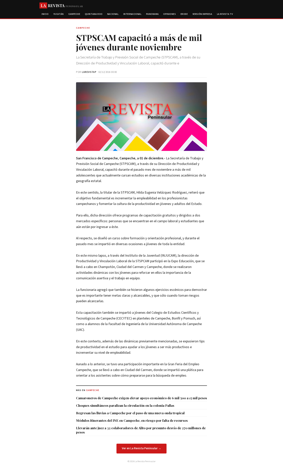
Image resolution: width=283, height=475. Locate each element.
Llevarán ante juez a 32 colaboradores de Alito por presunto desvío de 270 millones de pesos (141, 430)
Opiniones (169, 14)
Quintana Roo (94, 14)
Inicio (45, 14)
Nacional (113, 14)
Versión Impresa (202, 14)
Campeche (74, 14)
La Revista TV (225, 14)
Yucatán (58, 14)
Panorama (152, 14)
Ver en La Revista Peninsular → (141, 448)
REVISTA (62, 5)
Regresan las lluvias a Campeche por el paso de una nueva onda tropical (130, 413)
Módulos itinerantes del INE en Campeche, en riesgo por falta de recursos (132, 420)
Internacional (132, 14)
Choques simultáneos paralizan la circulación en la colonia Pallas (125, 405)
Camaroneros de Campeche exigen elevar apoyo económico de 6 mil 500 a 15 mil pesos (141, 398)
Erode (184, 14)
